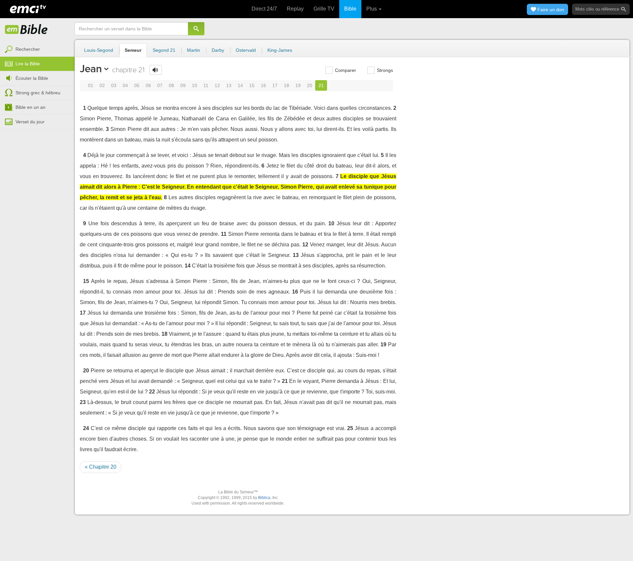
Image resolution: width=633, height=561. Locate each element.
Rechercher (27, 49)
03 (113, 85)
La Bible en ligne (26, 29)
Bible (350, 9)
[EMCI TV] (28, 8)
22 (152, 391)
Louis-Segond (98, 50)
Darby (218, 50)
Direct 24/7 (264, 9)
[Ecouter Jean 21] (155, 70)
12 (217, 85)
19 (298, 85)
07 (160, 85)
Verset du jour (30, 121)
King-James (279, 50)
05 (136, 85)
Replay (295, 9)
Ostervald (246, 50)
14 (240, 85)
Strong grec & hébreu (37, 92)
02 (102, 85)
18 (286, 85)
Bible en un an (30, 107)
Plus (372, 9)
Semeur (133, 50)
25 (350, 428)
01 (90, 85)
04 (125, 85)
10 (194, 85)
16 (263, 85)
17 (275, 85)
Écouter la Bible (31, 78)
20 (309, 85)
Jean (91, 69)
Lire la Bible (27, 63)
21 (321, 85)
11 (205, 85)
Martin (193, 50)
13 (228, 85)
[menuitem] (37, 49)
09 (183, 85)
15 (252, 85)
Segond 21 (164, 50)
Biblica (264, 497)
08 (171, 85)
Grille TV (324, 9)
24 (86, 428)
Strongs (384, 70)
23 (83, 402)
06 (148, 85)
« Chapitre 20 (100, 467)
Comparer (345, 70)
